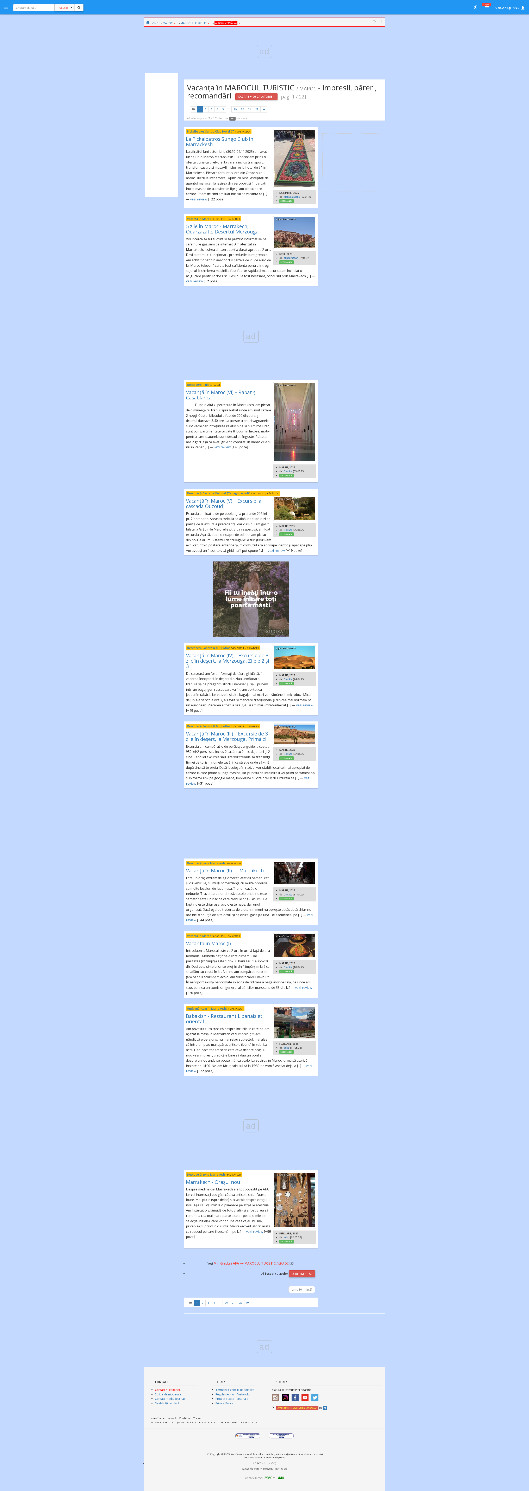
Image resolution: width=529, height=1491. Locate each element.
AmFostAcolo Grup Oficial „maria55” (297, 1407)
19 (235, 109)
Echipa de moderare (168, 1394)
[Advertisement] (161, 135)
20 (242, 109)
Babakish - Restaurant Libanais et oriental (224, 1019)
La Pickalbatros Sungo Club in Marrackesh (219, 141)
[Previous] (193, 109)
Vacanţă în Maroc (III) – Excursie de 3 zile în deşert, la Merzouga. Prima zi (227, 736)
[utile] (475, 7)
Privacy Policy (224, 1403)
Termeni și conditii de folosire (235, 1390)
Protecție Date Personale (232, 1399)
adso (287, 1047)
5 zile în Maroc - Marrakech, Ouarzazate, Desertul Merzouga (222, 229)
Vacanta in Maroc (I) (208, 943)
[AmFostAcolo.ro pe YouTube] (306, 1396)
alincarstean (291, 258)
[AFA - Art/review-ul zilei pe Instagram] (276, 1396)
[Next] (263, 109)
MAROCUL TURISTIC (194, 23)
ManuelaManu (292, 197)
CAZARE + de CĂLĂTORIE (255, 96)
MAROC (168, 23)
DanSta (288, 471)
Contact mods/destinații (170, 1399)
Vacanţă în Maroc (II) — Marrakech (225, 870)
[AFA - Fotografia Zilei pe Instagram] (286, 1396)
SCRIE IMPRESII (302, 1274)
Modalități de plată (167, 1403)
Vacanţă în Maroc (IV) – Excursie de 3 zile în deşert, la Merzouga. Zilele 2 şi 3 (227, 661)
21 (249, 109)
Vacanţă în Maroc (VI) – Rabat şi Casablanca (221, 395)
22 (256, 109)
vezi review (198, 199)
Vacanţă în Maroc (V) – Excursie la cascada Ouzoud (223, 503)
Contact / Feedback (167, 1390)
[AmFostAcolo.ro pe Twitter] (315, 1396)
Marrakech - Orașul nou (213, 1181)
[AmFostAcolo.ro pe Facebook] (296, 1396)
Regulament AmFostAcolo (233, 1394)
